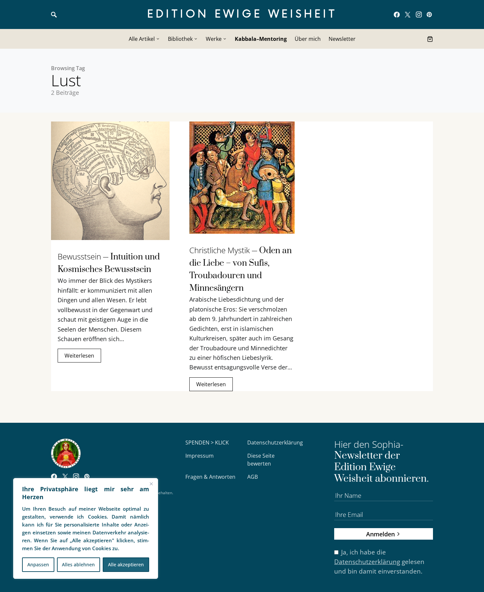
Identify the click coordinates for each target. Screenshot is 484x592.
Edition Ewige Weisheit (242, 14)
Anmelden (380, 534)
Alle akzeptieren (126, 564)
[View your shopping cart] (430, 39)
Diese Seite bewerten (261, 459)
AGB (252, 476)
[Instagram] (419, 14)
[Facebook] (397, 14)
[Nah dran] (151, 484)
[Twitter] (408, 14)
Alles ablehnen (78, 564)
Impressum (199, 455)
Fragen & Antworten (210, 476)
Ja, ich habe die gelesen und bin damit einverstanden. (379, 562)
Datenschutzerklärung (275, 442)
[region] (85, 528)
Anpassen (38, 564)
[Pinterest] (429, 14)
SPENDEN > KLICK (207, 442)
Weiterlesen (79, 355)
